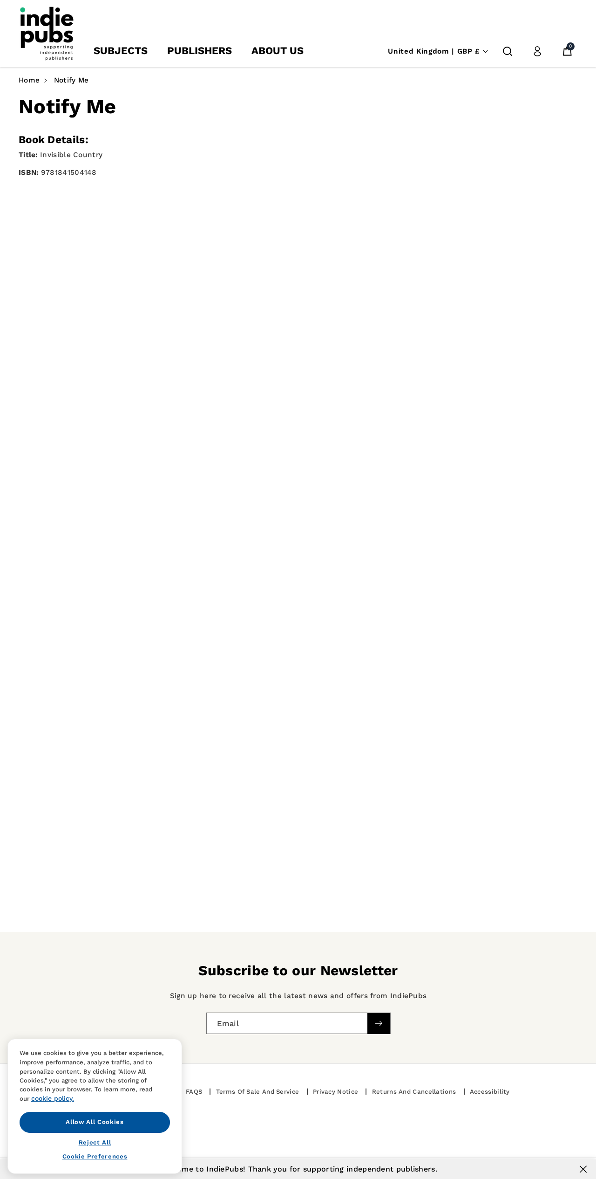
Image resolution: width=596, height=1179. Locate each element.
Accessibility (490, 1091)
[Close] (583, 1169)
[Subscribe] (378, 1023)
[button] (507, 51)
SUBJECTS (121, 50)
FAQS (194, 1091)
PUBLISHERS (199, 50)
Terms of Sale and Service (257, 1091)
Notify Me (71, 80)
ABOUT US (277, 50)
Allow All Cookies (94, 1121)
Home (29, 80)
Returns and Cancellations (414, 1091)
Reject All (95, 1141)
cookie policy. (52, 1098)
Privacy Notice (335, 1091)
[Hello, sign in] (537, 51)
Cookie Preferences (95, 1156)
